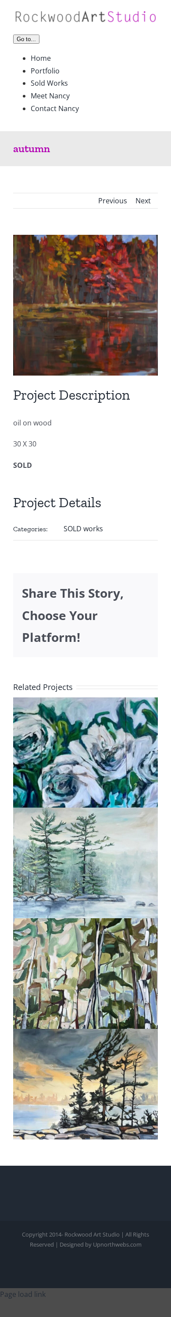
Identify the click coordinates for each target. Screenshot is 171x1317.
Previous (112, 201)
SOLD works (83, 528)
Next (143, 201)
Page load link (23, 1294)
